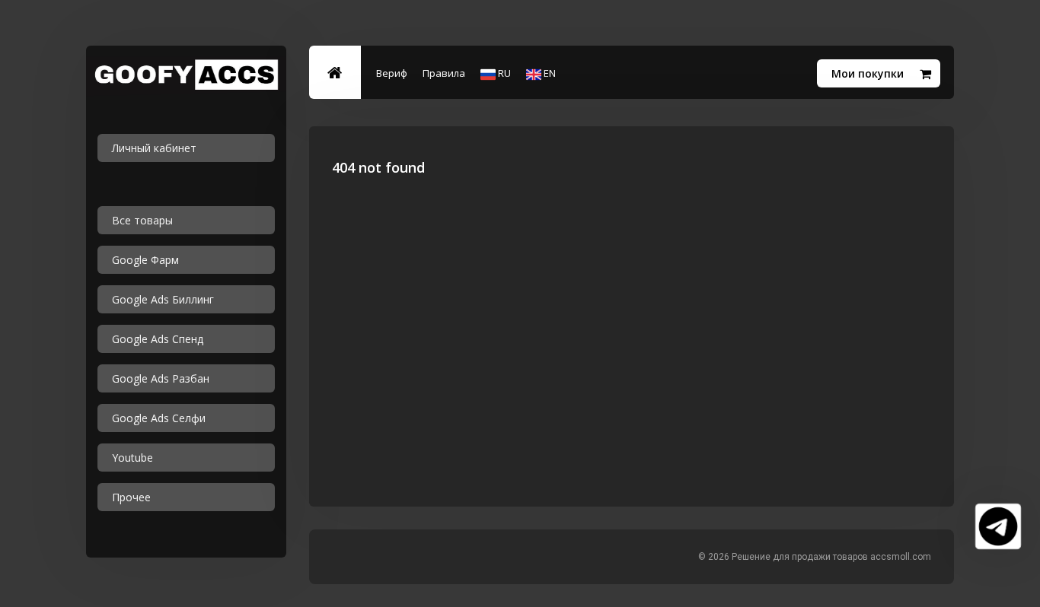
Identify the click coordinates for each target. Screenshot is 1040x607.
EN (548, 73)
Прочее (131, 497)
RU (503, 73)
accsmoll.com (900, 556)
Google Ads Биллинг (163, 299)
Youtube (132, 457)
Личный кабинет (154, 148)
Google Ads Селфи (159, 418)
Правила (444, 73)
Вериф (391, 73)
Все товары (142, 220)
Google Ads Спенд (157, 339)
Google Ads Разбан (160, 378)
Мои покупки (867, 73)
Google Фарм (145, 260)
